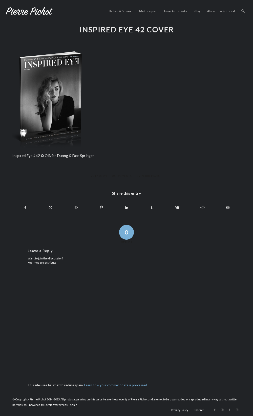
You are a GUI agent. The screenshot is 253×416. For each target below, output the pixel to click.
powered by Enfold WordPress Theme (53, 404)
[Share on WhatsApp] (75, 207)
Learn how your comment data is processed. (116, 385)
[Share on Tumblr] (151, 207)
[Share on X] (50, 207)
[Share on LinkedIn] (126, 207)
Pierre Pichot (151, 176)
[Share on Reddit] (202, 207)
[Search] (243, 11)
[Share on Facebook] (25, 207)
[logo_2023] (29, 11)
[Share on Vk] (177, 207)
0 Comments (121, 176)
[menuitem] (120, 11)
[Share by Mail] (228, 207)
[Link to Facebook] (214, 410)
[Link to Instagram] (222, 410)
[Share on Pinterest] (101, 207)
